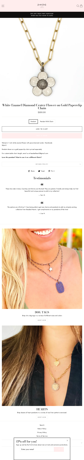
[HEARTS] (42, 366)
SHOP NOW (42, 320)
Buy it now (42, 135)
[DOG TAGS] (42, 269)
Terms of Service (42, 436)
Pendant (33, 121)
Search (42, 425)
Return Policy (42, 164)
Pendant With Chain (46, 121)
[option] (42, 15)
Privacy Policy (42, 432)
